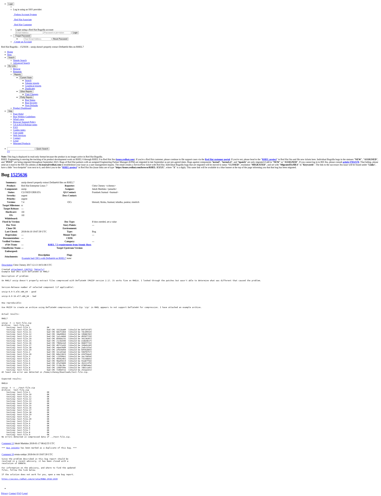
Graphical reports (33, 86)
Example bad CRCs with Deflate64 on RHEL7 (44, 258)
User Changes (31, 94)
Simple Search (20, 60)
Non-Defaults (31, 105)
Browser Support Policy (24, 122)
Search (11, 57)
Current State (26, 78)
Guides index (19, 130)
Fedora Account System (25, 14)
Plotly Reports (26, 97)
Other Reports (26, 91)
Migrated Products (21, 143)
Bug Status (30, 100)
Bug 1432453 (12, 448)
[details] (39, 269)
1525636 (19, 174)
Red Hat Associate (22, 19)
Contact (16, 138)
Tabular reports (32, 83)
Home (10, 52)
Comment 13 (8, 443)
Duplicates (30, 88)
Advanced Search (21, 63)
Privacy (4, 493)
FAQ (15, 127)
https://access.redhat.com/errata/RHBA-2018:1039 (30, 479)
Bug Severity (31, 103)
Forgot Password (22, 36)
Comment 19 (8, 454)
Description (7, 265)
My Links (12, 66)
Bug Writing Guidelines (24, 116)
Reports (17, 74)
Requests (17, 71)
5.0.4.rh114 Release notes (25, 124)
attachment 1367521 (22, 269)
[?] (8, 151)
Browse (16, 69)
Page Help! (18, 114)
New (9, 54)
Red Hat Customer (22, 24)
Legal (15, 140)
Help (10, 111)
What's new (18, 119)
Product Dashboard (22, 108)
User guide (18, 132)
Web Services (19, 135)
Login (10, 4)
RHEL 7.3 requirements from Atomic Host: (69, 244)
